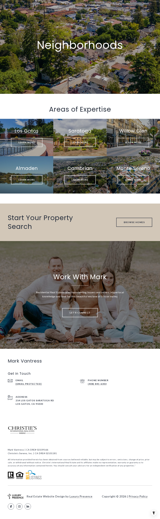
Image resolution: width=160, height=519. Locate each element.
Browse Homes (134, 222)
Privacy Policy (138, 496)
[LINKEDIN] (28, 506)
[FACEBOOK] (11, 506)
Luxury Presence (80, 496)
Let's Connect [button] (80, 312)
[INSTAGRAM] (19, 506)
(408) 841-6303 (97, 384)
